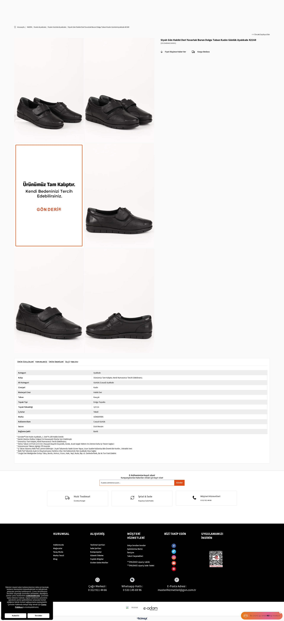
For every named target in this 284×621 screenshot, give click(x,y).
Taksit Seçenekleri (135, 556)
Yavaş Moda (58, 552)
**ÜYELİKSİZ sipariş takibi (138, 562)
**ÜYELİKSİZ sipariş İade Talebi (140, 565)
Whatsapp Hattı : (132, 586)
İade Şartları (95, 548)
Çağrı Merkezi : (97, 586)
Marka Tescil (58, 555)
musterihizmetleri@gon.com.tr (177, 590)
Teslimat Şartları (97, 545)
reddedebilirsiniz (33, 596)
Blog (55, 559)
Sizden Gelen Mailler (99, 562)
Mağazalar (57, 548)
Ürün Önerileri (56, 362)
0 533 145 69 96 (132, 590)
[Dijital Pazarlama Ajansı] (133, 608)
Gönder (179, 482)
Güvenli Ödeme (96, 555)
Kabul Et (15, 616)
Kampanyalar (96, 552)
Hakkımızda (58, 545)
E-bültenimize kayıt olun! (142, 475)
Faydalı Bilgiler (97, 559)
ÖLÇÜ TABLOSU (71, 362)
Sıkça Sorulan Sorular (136, 545)
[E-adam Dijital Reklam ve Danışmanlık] (150, 608)
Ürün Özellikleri (25, 362)
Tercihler (38, 616)
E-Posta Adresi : (176, 586)
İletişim (130, 552)
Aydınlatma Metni (135, 549)
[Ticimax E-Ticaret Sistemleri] (142, 618)
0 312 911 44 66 (97, 590)
